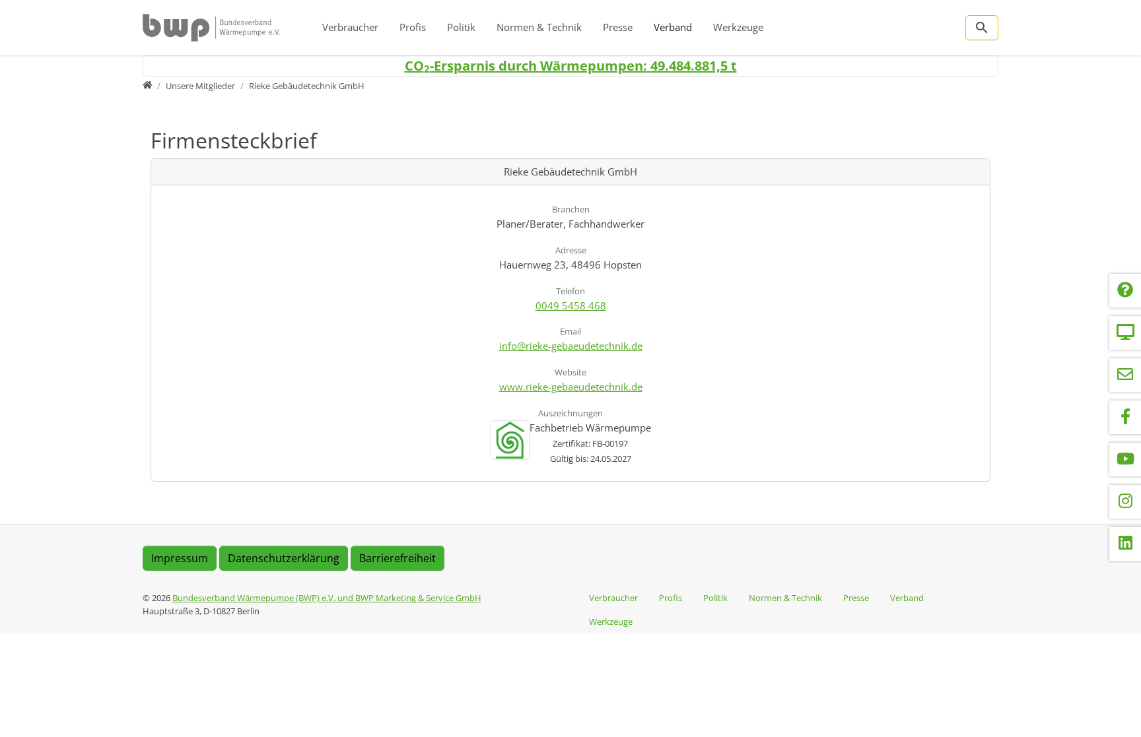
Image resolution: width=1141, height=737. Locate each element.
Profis (412, 27)
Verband (673, 27)
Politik (461, 27)
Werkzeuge (738, 27)
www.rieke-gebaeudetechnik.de (570, 386)
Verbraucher (350, 27)
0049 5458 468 (571, 305)
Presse (618, 27)
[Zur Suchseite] (981, 27)
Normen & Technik (539, 27)
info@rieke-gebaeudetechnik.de (570, 345)
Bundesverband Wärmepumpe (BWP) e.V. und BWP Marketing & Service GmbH (326, 598)
